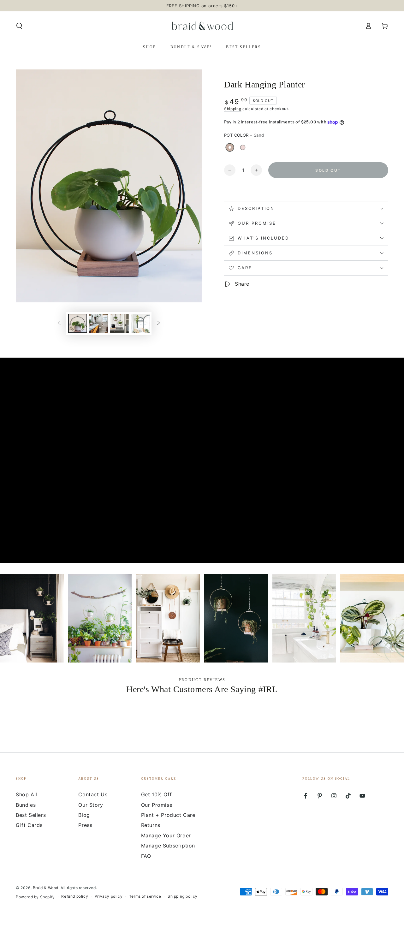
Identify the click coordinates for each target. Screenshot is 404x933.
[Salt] (242, 147)
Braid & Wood (45, 887)
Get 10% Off (156, 794)
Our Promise (157, 805)
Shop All (26, 794)
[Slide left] (59, 323)
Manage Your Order (166, 835)
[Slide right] (158, 323)
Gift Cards (29, 825)
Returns (150, 825)
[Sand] (229, 147)
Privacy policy (108, 896)
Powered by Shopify (35, 896)
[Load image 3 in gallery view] (98, 323)
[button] (19, 26)
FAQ (146, 856)
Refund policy (74, 896)
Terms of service (145, 896)
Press (85, 825)
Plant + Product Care (168, 815)
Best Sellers (31, 815)
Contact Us (92, 794)
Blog (84, 815)
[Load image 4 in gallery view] (119, 323)
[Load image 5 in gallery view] (140, 323)
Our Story (90, 805)
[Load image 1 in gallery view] (77, 323)
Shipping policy (183, 896)
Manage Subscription (168, 845)
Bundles (26, 805)
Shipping (232, 108)
